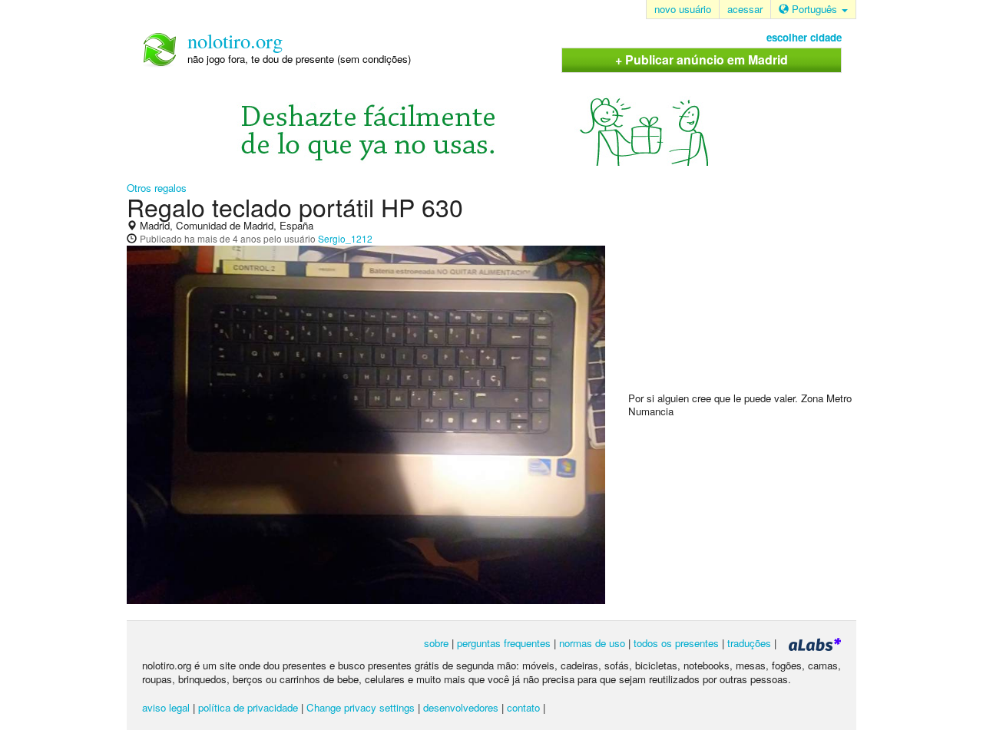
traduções (749, 643)
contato (523, 707)
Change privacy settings (360, 707)
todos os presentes (676, 643)
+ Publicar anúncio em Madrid (701, 59)
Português (814, 9)
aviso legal (166, 707)
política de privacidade (248, 707)
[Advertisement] (743, 292)
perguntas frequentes (504, 643)
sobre (436, 643)
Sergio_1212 (345, 238)
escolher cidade (804, 37)
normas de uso (592, 643)
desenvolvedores (460, 707)
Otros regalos (157, 187)
